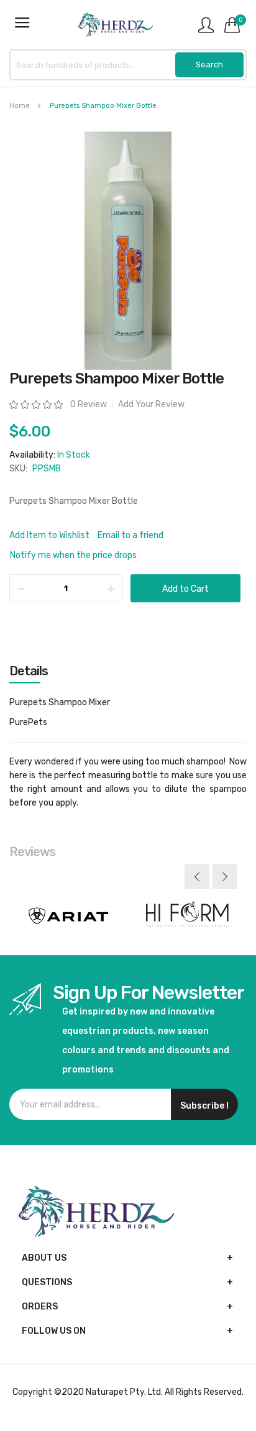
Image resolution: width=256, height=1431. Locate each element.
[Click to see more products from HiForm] (187, 916)
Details (28, 670)
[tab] (128, 670)
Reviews (32, 851)
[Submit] (209, 64)
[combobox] (128, 64)
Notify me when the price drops (73, 555)
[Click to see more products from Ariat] (68, 916)
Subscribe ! (204, 1106)
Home (19, 106)
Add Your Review (151, 404)
